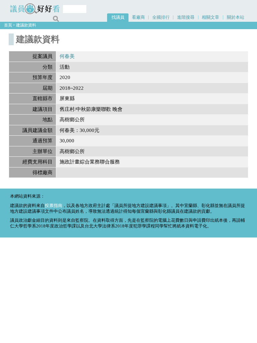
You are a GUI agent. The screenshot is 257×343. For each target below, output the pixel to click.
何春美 (67, 56)
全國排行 (161, 17)
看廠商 (138, 17)
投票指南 (53, 205)
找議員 (117, 17)
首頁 (8, 25)
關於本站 (235, 17)
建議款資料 (26, 25)
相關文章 (210, 17)
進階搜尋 (185, 17)
